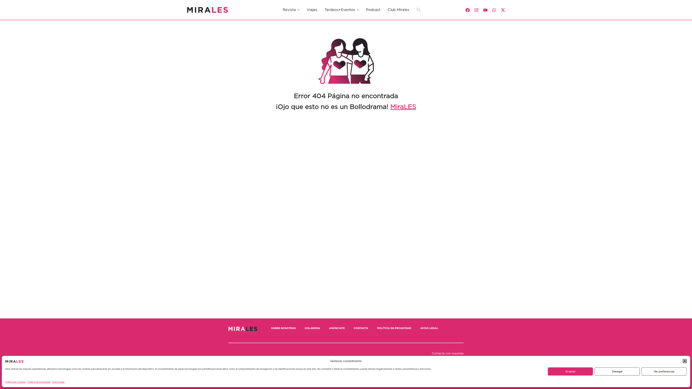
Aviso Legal (58, 382)
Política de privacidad (39, 382)
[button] (685, 361)
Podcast (373, 10)
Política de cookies (15, 382)
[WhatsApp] (494, 10)
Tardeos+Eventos (340, 10)
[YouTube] (485, 10)
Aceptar (570, 371)
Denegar (617, 371)
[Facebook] (467, 10)
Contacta (361, 328)
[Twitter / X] (503, 10)
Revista (289, 10)
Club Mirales (398, 10)
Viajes (312, 10)
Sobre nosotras (283, 328)
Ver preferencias (664, 371)
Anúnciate (337, 328)
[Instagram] (476, 10)
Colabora (312, 328)
